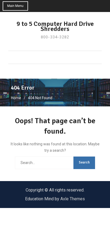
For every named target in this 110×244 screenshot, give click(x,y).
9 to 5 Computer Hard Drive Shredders (55, 26)
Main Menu (15, 6)
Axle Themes (72, 198)
